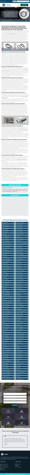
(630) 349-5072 (24, 4)
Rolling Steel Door (18, 349)
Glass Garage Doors (18, 299)
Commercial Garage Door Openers (6, 247)
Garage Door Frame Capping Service (6, 313)
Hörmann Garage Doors (18, 308)
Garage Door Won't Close (19, 283)
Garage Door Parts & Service (19, 227)
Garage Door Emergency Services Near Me (7, 297)
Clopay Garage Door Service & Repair (6, 245)
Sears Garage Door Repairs (19, 356)
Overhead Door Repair (18, 324)
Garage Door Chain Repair (5, 283)
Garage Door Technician (19, 263)
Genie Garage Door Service (19, 297)
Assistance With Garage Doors (5, 227)
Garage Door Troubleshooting (19, 274)
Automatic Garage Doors (5, 229)
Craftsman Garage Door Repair (6, 252)
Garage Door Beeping (4, 272)
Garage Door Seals (4, 288)
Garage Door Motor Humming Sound (6, 360)
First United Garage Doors (5, 265)
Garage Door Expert (4, 299)
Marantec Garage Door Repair (19, 315)
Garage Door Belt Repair (5, 274)
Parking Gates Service (18, 331)
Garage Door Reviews (18, 240)
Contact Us (3, 468)
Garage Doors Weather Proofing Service (21, 290)
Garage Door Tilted (18, 265)
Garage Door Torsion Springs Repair (20, 270)
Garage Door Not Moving (5, 365)
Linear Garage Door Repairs (19, 313)
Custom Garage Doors (4, 254)
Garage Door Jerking (4, 347)
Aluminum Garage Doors (5, 222)
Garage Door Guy (4, 322)
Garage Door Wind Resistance (19, 281)
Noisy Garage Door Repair (5, 358)
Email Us (18, 465)
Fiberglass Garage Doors (5, 263)
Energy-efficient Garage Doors (6, 261)
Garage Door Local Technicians (6, 351)
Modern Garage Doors (18, 317)
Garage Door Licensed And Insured (6, 349)
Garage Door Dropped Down (5, 290)
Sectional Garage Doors (19, 358)
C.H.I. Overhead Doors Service (5, 236)
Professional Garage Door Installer (20, 333)
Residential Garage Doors (19, 340)
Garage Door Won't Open (19, 288)
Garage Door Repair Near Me (19, 238)
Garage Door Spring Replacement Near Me (21, 256)
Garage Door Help (4, 331)
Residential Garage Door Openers (20, 338)
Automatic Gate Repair (5, 231)
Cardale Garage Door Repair (5, 240)
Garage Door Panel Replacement (20, 222)
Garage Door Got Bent (4, 317)
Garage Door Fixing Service (5, 304)
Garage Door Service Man (19, 247)
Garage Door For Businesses (5, 306)
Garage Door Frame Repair (5, 315)
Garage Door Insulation (5, 340)
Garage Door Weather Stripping (19, 279)
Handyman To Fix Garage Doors (20, 306)
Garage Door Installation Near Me (6, 338)
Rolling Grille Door (18, 347)
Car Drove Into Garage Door (5, 238)
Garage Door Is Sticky (4, 342)
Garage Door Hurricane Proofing (6, 333)
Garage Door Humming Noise (5, 324)
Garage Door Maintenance (5, 356)
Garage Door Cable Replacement (6, 281)
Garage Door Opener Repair (5, 376)
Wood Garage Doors (18, 376)
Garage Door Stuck (18, 261)
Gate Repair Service (18, 295)
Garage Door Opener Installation (6, 374)
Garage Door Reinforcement (19, 231)
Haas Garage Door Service (19, 304)
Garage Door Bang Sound (5, 270)
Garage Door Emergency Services (6, 295)
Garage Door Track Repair (19, 272)
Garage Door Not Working (5, 367)
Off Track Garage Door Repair (19, 322)
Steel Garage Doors (18, 365)
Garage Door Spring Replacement (20, 254)
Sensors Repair (17, 360)
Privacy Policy (3, 469)
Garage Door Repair (18, 236)
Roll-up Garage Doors (18, 342)
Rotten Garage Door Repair (19, 351)
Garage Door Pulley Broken (19, 229)
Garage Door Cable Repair (5, 279)
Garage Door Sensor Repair (19, 245)
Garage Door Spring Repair (19, 252)
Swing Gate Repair (18, 367)
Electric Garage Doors (4, 256)
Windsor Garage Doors (18, 374)
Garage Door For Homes (5, 308)
